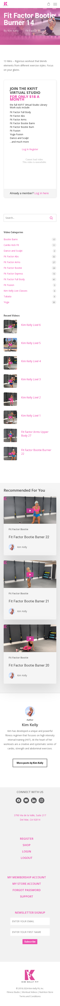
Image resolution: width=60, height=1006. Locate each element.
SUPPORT (26, 896)
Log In (25, 149)
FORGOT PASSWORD (26, 890)
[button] (55, 4)
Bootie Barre (11, 239)
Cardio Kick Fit (11, 245)
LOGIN (26, 851)
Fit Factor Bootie (36, 31)
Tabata (7, 296)
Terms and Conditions (30, 996)
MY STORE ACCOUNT (26, 884)
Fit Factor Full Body (14, 279)
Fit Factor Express (13, 273)
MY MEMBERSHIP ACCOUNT (26, 877)
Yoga (6, 302)
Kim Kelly (13, 31)
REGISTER (26, 839)
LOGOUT (26, 858)
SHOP (26, 845)
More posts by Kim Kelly (30, 763)
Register (33, 149)
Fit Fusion (9, 285)
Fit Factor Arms (12, 262)
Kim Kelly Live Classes (15, 290)
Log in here (41, 193)
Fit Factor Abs (11, 256)
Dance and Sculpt (13, 250)
